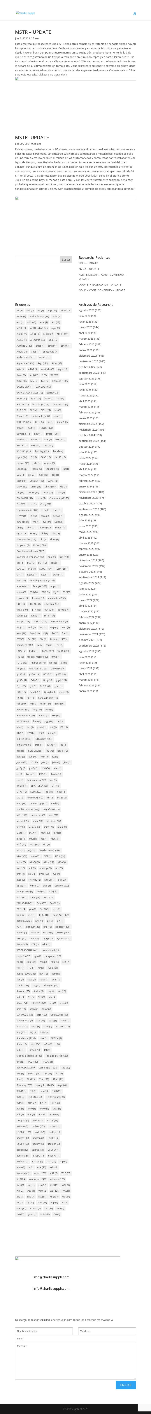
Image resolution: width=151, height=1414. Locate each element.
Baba (22, 381)
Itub (33, 756)
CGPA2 (22, 486)
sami (56, 973)
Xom (42, 1202)
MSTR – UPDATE (33, 32)
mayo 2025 (85, 395)
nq (59, 868)
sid (62, 991)
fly (39, 645)
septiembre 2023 (89, 509)
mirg (49, 827)
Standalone (26, 1038)
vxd (31, 1185)
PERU (44, 915)
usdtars (23, 1155)
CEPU (53, 480)
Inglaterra (24, 744)
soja (41, 1014)
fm (49, 645)
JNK (67, 762)
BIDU (46, 410)
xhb (30, 1196)
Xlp (66, 1196)
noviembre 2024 (88, 429)
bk (50, 422)
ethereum (51, 604)
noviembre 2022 (88, 566)
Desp (60, 527)
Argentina (25, 363)
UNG (57, 1108)
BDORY (23, 404)
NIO (62, 862)
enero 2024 (85, 486)
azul (33, 375)
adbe (31, 322)
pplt (35, 932)
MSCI (55, 838)
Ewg (20, 627)
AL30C (48, 334)
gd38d (22, 680)
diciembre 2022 (88, 560)
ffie (43, 639)
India (52, 733)
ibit (53, 727)
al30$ (34, 334)
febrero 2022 (86, 617)
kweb (56, 774)
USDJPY (23, 1143)
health (45, 703)
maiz (21, 803)
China (51, 486)
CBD (20, 474)
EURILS (22, 615)
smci (64, 1003)
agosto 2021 (86, 651)
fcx (65, 633)
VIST (66, 1173)
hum (37, 721)
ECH (42, 562)
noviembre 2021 (88, 634)
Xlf (54, 1196)
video (40, 1173)
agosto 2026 (86, 310)
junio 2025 (85, 389)
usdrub (38, 1149)
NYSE (49, 879)
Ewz (35, 633)
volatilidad (37, 1179)
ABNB (21, 316)
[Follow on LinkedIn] (33, 1301)
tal (47, 1050)
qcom (34, 938)
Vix (21, 1179)
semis (23, 985)
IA (60, 721)
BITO (39, 422)
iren (20, 750)
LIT (55, 785)
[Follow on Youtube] (40, 1301)
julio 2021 (84, 657)
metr (21, 827)
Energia (40, 586)
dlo (43, 539)
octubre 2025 (87, 367)
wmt (42, 1190)
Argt (43, 363)
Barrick (53, 392)
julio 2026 (84, 316)
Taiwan (34, 1050)
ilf (41, 733)
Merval (23, 821)
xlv (20, 1202)
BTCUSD (24, 451)
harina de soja (48, 698)
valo (53, 1167)
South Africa (59, 1014)
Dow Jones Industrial (30, 551)
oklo (47, 885)
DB (20, 527)
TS (33, 1091)
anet (35, 351)
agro (55, 328)
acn (20, 322)
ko (19, 774)
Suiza (22, 1044)
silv (52, 997)
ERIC (46, 592)
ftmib (56, 656)
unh (20, 1114)
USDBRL (24, 1132)
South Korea (25, 1020)
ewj (42, 627)
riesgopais (53, 956)
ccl (32, 474)
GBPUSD (57, 668)
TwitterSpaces (55, 1097)
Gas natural (38, 668)
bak (44, 381)
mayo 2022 (85, 600)
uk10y (44, 1108)
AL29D (22, 334)
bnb (20, 427)
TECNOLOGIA (26, 1067)
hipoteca (23, 709)
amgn (65, 345)
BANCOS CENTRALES (30, 392)
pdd (20, 915)
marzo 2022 (86, 611)
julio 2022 (84, 588)
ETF (21, 604)
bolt (31, 427)
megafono (51, 809)
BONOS (46, 427)
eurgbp (63, 609)
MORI (45, 832)
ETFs (35, 604)
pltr (47, 926)
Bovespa (24, 433)
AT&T (33, 369)
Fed (32, 639)
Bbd (36, 398)
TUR (20, 1097)
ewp (54, 627)
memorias (38, 815)
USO (51, 1161)
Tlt (31, 1079)
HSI (56, 715)
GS (20, 698)
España (38, 598)
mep (53, 815)
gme (58, 686)
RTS (30, 967)
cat (65, 468)
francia (63, 650)
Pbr (44, 909)
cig (63, 486)
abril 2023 (84, 537)
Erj (56, 592)
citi (20, 492)
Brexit (35, 439)
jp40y (33, 768)
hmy (37, 709)
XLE (42, 1196)
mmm (62, 827)
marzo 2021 (86, 679)
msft (21, 844)
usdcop (38, 1138)
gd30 (21, 674)
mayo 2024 (85, 463)
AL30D (62, 334)
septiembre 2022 (89, 577)
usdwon (23, 1161)
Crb (21, 504)
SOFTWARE (25, 1014)
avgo (63, 369)
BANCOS (43, 386)
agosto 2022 (86, 583)
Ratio (22, 944)
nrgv (21, 873)
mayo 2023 (85, 532)
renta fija (23, 956)
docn (54, 539)
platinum (33, 926)
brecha (22, 439)
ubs (20, 1108)
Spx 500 (63, 1026)
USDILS (53, 1138)
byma (22, 457)
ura (41, 1114)
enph (55, 586)
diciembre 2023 (88, 492)
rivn (43, 961)
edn (55, 562)
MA (50, 797)
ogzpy (22, 885)
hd (33, 703)
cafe (37, 463)
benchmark (60, 404)
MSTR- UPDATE (32, 137)
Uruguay (23, 1120)
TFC (20, 1073)
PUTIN (48, 932)
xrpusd (35, 1208)
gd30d (34, 674)
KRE (43, 774)
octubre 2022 (87, 571)
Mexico (35, 827)
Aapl (52, 310)
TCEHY (33, 1061)
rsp (65, 961)
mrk (57, 832)
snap (33, 1009)
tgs (48, 1073)
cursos (58, 516)
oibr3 (34, 885)
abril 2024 (84, 469)
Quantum (63, 938)
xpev (21, 1208)
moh (33, 832)
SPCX (35, 1026)
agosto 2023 (86, 515)
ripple (31, 961)
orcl (41, 891)
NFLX (60, 856)
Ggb (21, 686)
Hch (21, 703)
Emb (21, 580)
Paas (21, 897)
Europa (23, 621)
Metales (54, 821)
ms (44, 838)
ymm (32, 1214)
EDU (20, 568)
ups (31, 1114)
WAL (66, 1185)
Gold (35, 692)
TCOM (48, 1061)
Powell (22, 932)
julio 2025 (84, 384)
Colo (61, 492)
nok (32, 868)
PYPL (21, 938)
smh (21, 1009)
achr (57, 316)
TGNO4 (34, 1073)
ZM (56, 1214)
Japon (22, 762)
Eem (62, 568)
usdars (38, 1126)
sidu (20, 997)
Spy (21, 1032)
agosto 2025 (86, 378)
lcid (53, 780)
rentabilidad (50, 950)
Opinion (62, 885)
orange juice (25, 891)
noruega (45, 868)
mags (62, 797)
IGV (31, 733)
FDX (20, 639)
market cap (39, 803)
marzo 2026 (86, 338)
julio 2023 (84, 520)
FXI (21, 668)
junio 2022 (85, 594)
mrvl (33, 838)
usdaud (54, 1126)
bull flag (42, 451)
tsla (44, 1091)
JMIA (56, 762)
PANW (55, 903)
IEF (64, 727)
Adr (56, 322)
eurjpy (36, 615)
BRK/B (22, 445)
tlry (20, 1079)
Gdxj (47, 680)
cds (55, 474)
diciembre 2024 (88, 424)
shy (50, 991)
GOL (21, 692)
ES (66, 592)
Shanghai (51, 985)
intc (39, 744)
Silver (22, 1003)
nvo (56, 873)
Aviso (21, 375)
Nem (35, 856)
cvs (35, 521)
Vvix (20, 1185)
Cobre (33, 492)
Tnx (44, 1079)
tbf (20, 1061)
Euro (49, 615)
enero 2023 (85, 554)
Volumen (57, 1179)
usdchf (40, 1132)
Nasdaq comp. (50, 850)
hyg (49, 721)
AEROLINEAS (39, 328)
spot (48, 1026)
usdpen (22, 1149)
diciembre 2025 (88, 355)
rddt (46, 944)
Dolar (39, 545)
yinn (60, 1208)
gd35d (61, 674)
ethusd (23, 609)
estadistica (57, 598)
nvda (44, 873)
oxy (53, 891)
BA (54, 375)
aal (40, 310)
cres (33, 504)
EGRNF (58, 574)
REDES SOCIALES (27, 950)
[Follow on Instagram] (25, 1301)
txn (43, 1102)
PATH (21, 909)
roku (55, 961)
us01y (38, 1120)
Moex (21, 832)
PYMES (63, 932)
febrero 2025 (86, 412)
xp (65, 1202)
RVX (43, 973)
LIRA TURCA (39, 785)
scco (31, 979)
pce (56, 909)
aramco (44, 357)
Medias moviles (28, 809)
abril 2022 (84, 605)
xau (20, 1196)
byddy (58, 451)
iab (20, 727)
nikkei (48, 862)
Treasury (24, 1085)
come (41, 498)
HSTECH (23, 721)
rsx (20, 967)
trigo (62, 1085)
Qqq (48, 938)
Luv (20, 797)
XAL (66, 1190)
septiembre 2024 (89, 441)
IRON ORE (35, 750)
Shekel (39, 991)
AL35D (22, 339)
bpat (38, 433)
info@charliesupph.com (52, 1277)
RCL (35, 944)
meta (38, 821)
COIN (48, 492)
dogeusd (23, 545)
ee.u (32, 568)
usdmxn (54, 1143)
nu (32, 873)
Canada (23, 468)
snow (46, 1009)
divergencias (26, 539)
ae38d (22, 328)
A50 (30, 310)
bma (62, 422)
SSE (44, 1032)
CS (33, 516)
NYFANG (35, 879)
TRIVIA (22, 1091)
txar (32, 1102)
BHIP (21, 410)
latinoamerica (36, 780)
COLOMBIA (25, 498)
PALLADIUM (25, 903)
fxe (64, 662)
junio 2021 (85, 662)
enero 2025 (85, 418)
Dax (59, 521)
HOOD (43, 715)
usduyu (53, 1155)
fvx (53, 662)
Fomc (21, 650)
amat (40, 345)
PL (19, 926)
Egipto (32, 574)
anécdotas (50, 351)
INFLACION (43, 738)
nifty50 (34, 862)
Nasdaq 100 (26, 850)
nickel (21, 862)
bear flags (40, 404)
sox (40, 1020)
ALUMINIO (24, 345)
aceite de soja (39, 316)
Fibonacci (58, 639)
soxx (53, 1020)
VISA (54, 1173)
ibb (30, 727)
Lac (20, 780)
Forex (48, 650)
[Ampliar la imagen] (131, 81)
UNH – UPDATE (88, 263)
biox (58, 416)
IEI (20, 733)
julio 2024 (84, 452)
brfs (48, 439)
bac (34, 381)
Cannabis (52, 468)
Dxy (64, 557)
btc (48, 445)
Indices (24, 738)
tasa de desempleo (29, 1055)
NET (48, 856)
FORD (33, 650)
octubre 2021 (87, 640)
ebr (20, 562)
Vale (41, 1167)
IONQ (51, 744)
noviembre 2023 (88, 497)
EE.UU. (46, 568)
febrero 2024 (86, 480)
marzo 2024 (86, 475)
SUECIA (56, 1038)
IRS (50, 750)
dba (30, 527)
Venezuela (24, 1173)
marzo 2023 (86, 543)
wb (20, 1190)
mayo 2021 (85, 668)
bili (58, 410)
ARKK (57, 363)
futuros (38, 662)
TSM (56, 1091)
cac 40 (60, 457)
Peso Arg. (61, 915)
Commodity (59, 498)
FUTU (22, 662)
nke (21, 868)
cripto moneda (27, 510)
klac (57, 768)
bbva (49, 398)
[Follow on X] (18, 1301)
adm (44, 322)
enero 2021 (85, 691)
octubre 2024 (87, 435)
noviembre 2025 (88, 361)
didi (44, 533)
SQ (33, 1032)
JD (34, 762)
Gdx (35, 680)
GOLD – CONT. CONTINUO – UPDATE (102, 290)
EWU (66, 627)
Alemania (37, 339)
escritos (23, 598)
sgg (36, 985)
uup (63, 1161)
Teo (65, 1067)
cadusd (23, 463)
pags (35, 897)
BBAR (22, 398)
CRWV (21, 516)
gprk (64, 692)
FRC (20, 656)
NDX (22, 856)
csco (45, 516)
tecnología (48, 1067)
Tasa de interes (56, 1055)
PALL (48, 897)
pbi (32, 909)
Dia (33, 533)
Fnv (59, 645)
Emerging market (42, 580)
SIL (31, 997)
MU (46, 844)
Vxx (54, 1185)
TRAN (58, 1079)
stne (43, 1038)
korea (31, 774)
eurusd (40, 621)
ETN (36, 609)
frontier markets (37, 656)
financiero (25, 645)
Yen (48, 1208)
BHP (33, 410)
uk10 (32, 1108)
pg (60, 920)
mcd (55, 803)
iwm (45, 756)
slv (53, 1003)
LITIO (22, 791)
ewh (32, 627)
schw (43, 979)
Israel (62, 750)
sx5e (48, 1044)
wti (54, 1190)
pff (50, 920)
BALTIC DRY (24, 386)
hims (59, 703)
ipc (63, 744)
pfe (39, 920)
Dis (56, 533)
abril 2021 (84, 674)
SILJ (41, 997)
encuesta (23, 586)
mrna (21, 838)
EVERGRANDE (59, 621)
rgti (37, 956)
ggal (61, 680)
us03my (22, 1126)
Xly (30, 1202)
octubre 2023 (87, 503)
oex (62, 879)
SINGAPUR (39, 1003)
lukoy (61, 791)
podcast (62, 926)
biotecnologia (41, 416)
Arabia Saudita (26, 357)
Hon (49, 709)
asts (20, 369)
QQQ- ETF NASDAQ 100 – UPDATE (100, 284)
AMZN (22, 351)
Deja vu (45, 527)
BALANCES (60, 381)
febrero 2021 (86, 685)
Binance (22, 416)
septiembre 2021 (89, 645)
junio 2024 (85, 458)
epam (21, 592)
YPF (45, 1214)
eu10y (49, 609)
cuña (23, 521)
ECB (31, 562)
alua (52, 339)
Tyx (55, 1102)
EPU (34, 592)
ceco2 (21, 480)
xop (54, 1202)
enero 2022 (85, 623)
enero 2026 (85, 350)
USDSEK (53, 1149)
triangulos (45, 1085)
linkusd (22, 785)
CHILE (36, 486)
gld (32, 686)
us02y (52, 1120)
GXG (30, 698)
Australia (47, 369)
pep (32, 915)
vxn (42, 1185)
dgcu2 (22, 533)
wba (31, 1190)
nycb (21, 879)
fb (55, 633)
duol (52, 557)
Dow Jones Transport (30, 557)
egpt (45, 574)
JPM (46, 768)
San (20, 979)
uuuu (21, 1167)
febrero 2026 (86, 344)
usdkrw (38, 1143)
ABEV (66, 310)
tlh (59, 1073)
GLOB (45, 686)
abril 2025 (84, 401)
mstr (34, 844)
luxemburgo (35, 797)
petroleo (24, 920)
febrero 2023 (86, 549)
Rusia (53, 967)
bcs (60, 398)
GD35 (47, 674)
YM (20, 1214)
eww (21, 633)
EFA (20, 574)
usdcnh (23, 1138)
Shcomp (23, 991)
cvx (47, 521)
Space (22, 1026)
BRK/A (60, 439)
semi (56, 979)
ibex (41, 727)
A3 (20, 310)
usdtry (39, 1155)
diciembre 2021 (88, 628)
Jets (45, 762)
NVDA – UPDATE (89, 269)
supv (35, 1044)
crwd (57, 510)
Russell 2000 (26, 973)
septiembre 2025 (89, 372)
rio (20, 961)
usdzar (37, 1161)
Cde (43, 474)
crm (45, 510)
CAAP (46, 457)
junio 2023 (85, 526)
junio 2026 (85, 321)
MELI (22, 815)
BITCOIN (24, 422)
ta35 (20, 1050)
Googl (49, 692)
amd (52, 345)
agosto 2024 (86, 446)
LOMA (35, 791)
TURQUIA (35, 1097)
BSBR (35, 445)
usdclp (55, 1132)
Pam (41, 903)
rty (41, 967)
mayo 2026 (85, 327)
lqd (49, 791)
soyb (65, 1020)
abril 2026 (84, 333)
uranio (54, 1114)
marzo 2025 (86, 406)
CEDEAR (37, 480)
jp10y (21, 768)
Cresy (45, 504)
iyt (55, 756)
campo (49, 463)
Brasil (52, 433)
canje (37, 468)
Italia (21, 756)
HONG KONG (26, 715)
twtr (20, 1102)
